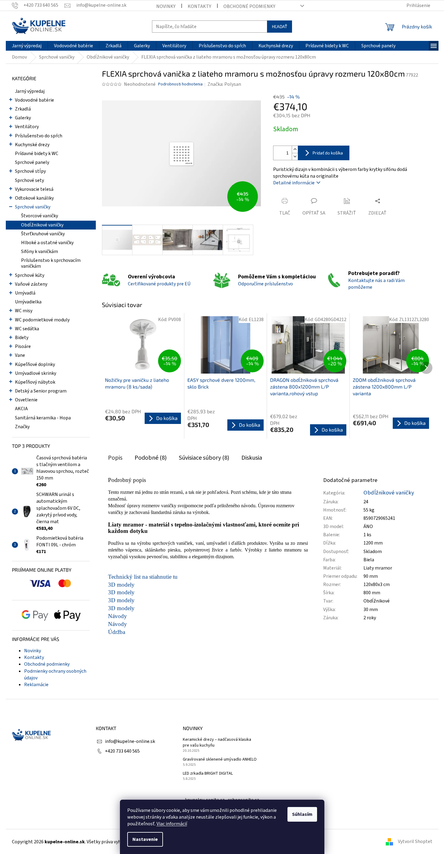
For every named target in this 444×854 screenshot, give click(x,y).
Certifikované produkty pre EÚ (159, 283)
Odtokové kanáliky (34, 198)
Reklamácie (36, 684)
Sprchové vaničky (32, 207)
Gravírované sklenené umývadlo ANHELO (220, 759)
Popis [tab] (115, 458)
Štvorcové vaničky (39, 215)
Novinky (165, 6)
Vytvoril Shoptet (415, 841)
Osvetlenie (26, 399)
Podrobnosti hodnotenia (180, 84)
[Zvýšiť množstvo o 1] (295, 149)
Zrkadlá (23, 109)
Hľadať (279, 26)
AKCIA (21, 408)
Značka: (224, 84)
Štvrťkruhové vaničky (43, 233)
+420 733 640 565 (122, 751)
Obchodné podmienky (249, 6)
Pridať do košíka (327, 152)
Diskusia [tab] (251, 458)
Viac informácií (172, 823)
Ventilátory (27, 126)
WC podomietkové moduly (42, 320)
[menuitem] (27, 46)
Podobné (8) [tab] (151, 458)
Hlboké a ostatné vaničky (47, 242)
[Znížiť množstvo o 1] (295, 156)
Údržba (116, 632)
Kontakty (199, 6)
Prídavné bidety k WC (36, 153)
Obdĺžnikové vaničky (42, 225)
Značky (22, 426)
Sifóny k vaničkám (39, 251)
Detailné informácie (294, 182)
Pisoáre (23, 346)
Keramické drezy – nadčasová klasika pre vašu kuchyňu (217, 742)
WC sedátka (27, 328)
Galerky (23, 117)
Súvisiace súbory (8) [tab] (204, 458)
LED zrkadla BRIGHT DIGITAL (208, 773)
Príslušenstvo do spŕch (38, 135)
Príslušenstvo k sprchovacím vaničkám (51, 263)
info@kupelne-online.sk (130, 741)
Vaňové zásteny (31, 284)
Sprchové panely (32, 162)
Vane (20, 355)
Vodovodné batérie (34, 100)
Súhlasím (302, 814)
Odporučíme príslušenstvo (265, 283)
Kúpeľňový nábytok (35, 382)
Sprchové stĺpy (30, 171)
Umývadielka (28, 302)
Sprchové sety (29, 180)
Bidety (21, 337)
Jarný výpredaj (30, 91)
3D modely (121, 584)
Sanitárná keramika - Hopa (43, 417)
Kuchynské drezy (32, 144)
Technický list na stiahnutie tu (143, 577)
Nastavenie (145, 839)
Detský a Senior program (41, 391)
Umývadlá (25, 293)
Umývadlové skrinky (35, 373)
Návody (117, 616)
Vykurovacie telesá (34, 189)
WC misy (23, 310)
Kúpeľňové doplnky (35, 364)
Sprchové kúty (29, 275)
